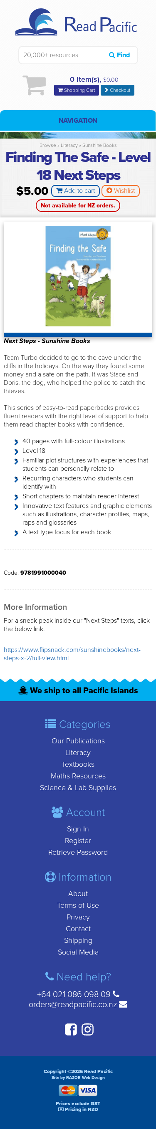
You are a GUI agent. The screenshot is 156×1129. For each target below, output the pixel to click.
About (78, 893)
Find (122, 55)
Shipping (78, 940)
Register (78, 840)
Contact (78, 928)
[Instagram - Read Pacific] (86, 1034)
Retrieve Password (78, 852)
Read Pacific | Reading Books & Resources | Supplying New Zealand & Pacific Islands (78, 27)
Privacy (78, 917)
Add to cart (78, 191)
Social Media (78, 952)
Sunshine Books (99, 145)
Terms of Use (78, 905)
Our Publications (78, 740)
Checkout (119, 90)
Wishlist (123, 191)
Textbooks (78, 764)
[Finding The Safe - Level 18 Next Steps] (78, 324)
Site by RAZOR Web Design (78, 1077)
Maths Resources (78, 775)
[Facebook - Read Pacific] (70, 1034)
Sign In (78, 828)
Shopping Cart (79, 90)
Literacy (69, 145)
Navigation (78, 120)
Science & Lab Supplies (78, 787)
